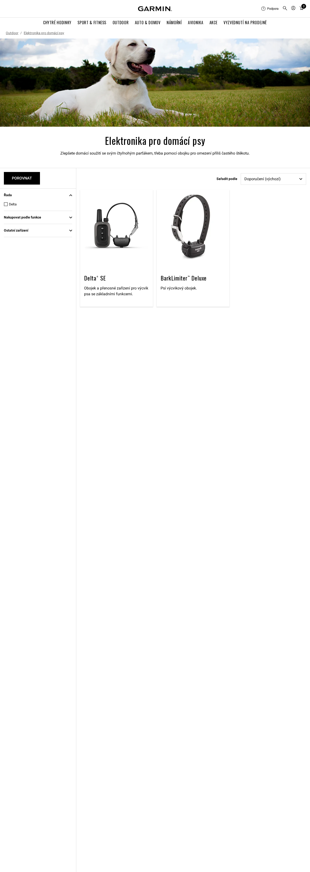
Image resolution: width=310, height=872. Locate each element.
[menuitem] (270, 8)
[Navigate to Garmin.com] (155, 8)
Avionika (195, 22)
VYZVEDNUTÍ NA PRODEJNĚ (245, 22)
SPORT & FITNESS (92, 22)
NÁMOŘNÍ (174, 22)
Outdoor (12, 33)
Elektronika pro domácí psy (44, 33)
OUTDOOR (121, 22)
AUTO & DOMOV (148, 22)
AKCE (213, 22)
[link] (155, 83)
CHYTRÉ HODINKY (57, 22)
